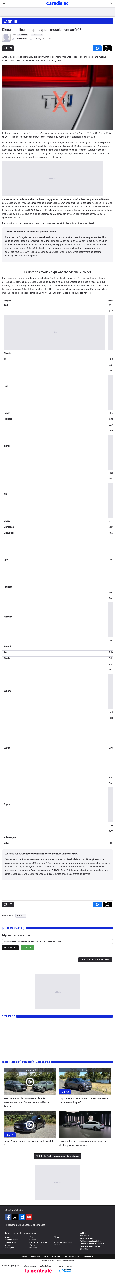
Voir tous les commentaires (95, 959)
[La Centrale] (38, 1273)
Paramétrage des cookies (90, 1246)
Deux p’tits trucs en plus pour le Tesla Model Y (28, 1143)
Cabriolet (32, 1240)
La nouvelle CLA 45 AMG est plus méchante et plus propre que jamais (83, 1143)
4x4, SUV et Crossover (38, 1242)
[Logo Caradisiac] (57, 6)
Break (7, 1245)
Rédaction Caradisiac (52, 1256)
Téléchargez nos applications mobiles (26, 1225)
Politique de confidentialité (90, 1241)
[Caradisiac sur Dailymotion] (22, 1217)
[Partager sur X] (108, 47)
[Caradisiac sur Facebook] (8, 1217)
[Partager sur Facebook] (98, 47)
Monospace (9, 1248)
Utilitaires (33, 1248)
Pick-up (32, 1245)
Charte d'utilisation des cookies (92, 1244)
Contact (24, 1256)
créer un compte (54, 941)
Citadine (8, 1237)
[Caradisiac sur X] (15, 1217)
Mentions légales (86, 1238)
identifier (42, 941)
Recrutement (89, 1256)
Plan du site (84, 1236)
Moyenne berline (11, 1240)
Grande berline (10, 1242)
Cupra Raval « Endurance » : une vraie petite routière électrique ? (83, 1100)
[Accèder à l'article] (30, 1081)
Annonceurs (35, 1256)
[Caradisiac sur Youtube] (29, 1217)
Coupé (31, 1237)
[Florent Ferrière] (6, 41)
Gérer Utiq (84, 1249)
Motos (56, 1237)
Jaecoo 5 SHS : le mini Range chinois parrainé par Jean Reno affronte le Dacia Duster (26, 1102)
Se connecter (10, 947)
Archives (83, 1233)
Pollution (20, 916)
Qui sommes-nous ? (72, 1256)
